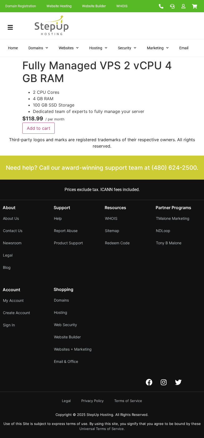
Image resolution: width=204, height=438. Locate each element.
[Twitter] (178, 382)
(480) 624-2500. (174, 167)
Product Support (68, 243)
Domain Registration (20, 6)
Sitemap (112, 230)
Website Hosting (58, 6)
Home (13, 48)
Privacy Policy (92, 401)
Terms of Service (128, 401)
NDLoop (163, 230)
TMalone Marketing (172, 218)
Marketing (155, 48)
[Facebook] (149, 382)
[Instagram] (163, 382)
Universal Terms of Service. (102, 429)
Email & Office (66, 361)
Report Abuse (66, 230)
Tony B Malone (168, 243)
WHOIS (122, 6)
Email (183, 48)
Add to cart (38, 128)
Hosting (95, 48)
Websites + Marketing (73, 349)
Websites (66, 48)
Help (58, 218)
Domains (35, 48)
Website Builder (94, 6)
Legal (66, 401)
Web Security (65, 324)
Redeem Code (117, 243)
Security (124, 48)
